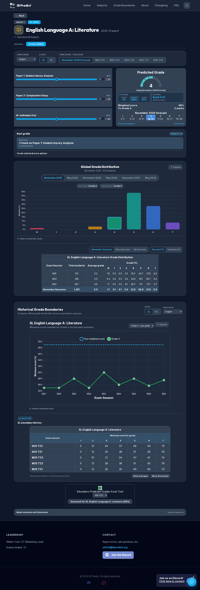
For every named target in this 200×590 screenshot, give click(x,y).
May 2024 (111, 177)
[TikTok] (96, 583)
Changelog (161, 5)
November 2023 (131, 177)
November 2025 (53, 177)
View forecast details (127, 123)
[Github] (111, 583)
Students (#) (174, 249)
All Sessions (140, 249)
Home (87, 5)
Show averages (140, 476)
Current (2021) (36, 44)
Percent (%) (158, 249)
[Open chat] (192, 581)
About (145, 5)
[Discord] (89, 583)
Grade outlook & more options (32, 153)
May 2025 (72, 177)
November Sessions (102, 249)
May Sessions (123, 249)
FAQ (176, 5)
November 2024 (92, 177)
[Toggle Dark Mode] (187, 5)
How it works (179, 123)
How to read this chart (31, 239)
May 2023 (150, 177)
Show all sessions (160, 476)
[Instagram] (104, 583)
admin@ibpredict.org (115, 547)
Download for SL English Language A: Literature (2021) (100, 501)
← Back (20, 15)
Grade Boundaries (124, 5)
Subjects (102, 5)
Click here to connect (171, 581)
